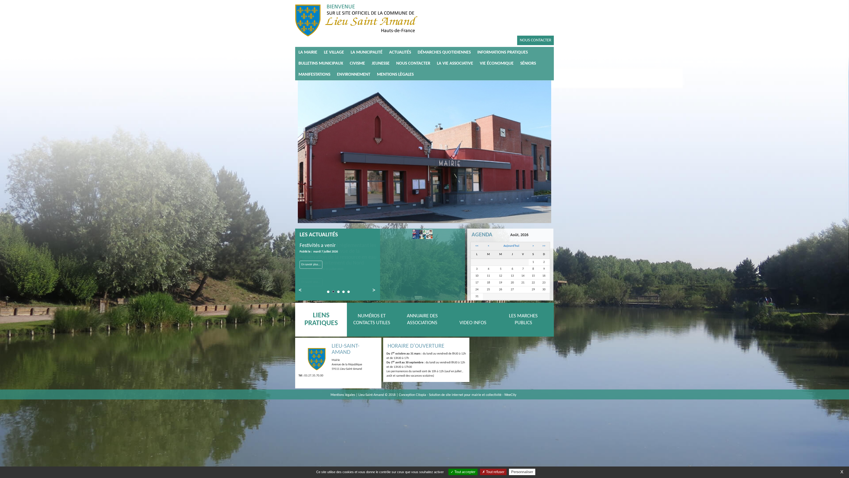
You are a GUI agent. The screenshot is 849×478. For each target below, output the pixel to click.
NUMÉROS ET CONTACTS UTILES (371, 320)
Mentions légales (343, 395)
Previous (302, 291)
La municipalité (366, 52)
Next (371, 291)
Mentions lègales (395, 74)
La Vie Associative (455, 63)
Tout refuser (494, 472)
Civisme (357, 63)
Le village (334, 52)
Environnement (353, 74)
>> (543, 246)
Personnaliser (522, 472)
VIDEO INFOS (472, 323)
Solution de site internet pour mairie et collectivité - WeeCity (472, 395)
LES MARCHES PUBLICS (523, 320)
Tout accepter (464, 472)
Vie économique (497, 63)
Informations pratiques (502, 52)
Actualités (400, 52)
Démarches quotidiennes (444, 52)
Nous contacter (535, 40)
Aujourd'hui (511, 246)
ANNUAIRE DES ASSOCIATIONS (422, 320)
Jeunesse (381, 63)
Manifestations (314, 74)
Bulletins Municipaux (320, 63)
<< (476, 246)
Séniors (528, 63)
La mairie (307, 52)
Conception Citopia (412, 395)
